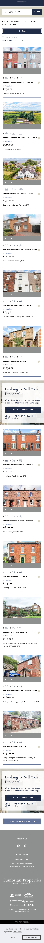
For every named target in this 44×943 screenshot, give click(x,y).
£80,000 (8, 527)
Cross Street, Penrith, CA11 (13, 532)
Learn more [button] (17, 932)
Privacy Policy (22, 922)
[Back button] (6, 71)
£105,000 (8, 471)
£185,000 (8, 368)
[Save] (39, 83)
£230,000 (8, 753)
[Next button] (11, 71)
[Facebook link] (18, 846)
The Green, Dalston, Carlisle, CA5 (15, 372)
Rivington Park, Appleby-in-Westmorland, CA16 (21, 702)
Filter (37, 12)
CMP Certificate (22, 859)
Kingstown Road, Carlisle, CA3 (14, 476)
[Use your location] (4, 12)
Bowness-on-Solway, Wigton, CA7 (16, 205)
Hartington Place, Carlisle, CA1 (14, 588)
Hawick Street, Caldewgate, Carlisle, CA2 (18, 317)
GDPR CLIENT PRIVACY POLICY (22, 867)
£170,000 (8, 256)
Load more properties (22, 821)
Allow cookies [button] (31, 937)
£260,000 (8, 697)
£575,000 (8, 200)
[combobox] (19, 12)
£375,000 (8, 145)
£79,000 (7, 89)
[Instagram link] (25, 846)
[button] (22, 31)
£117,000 (8, 639)
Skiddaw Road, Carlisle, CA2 (13, 261)
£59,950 (7, 312)
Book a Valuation (23, 410)
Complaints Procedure (22, 863)
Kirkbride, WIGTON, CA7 (12, 149)
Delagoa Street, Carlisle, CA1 (13, 93)
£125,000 (8, 583)
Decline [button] (12, 937)
